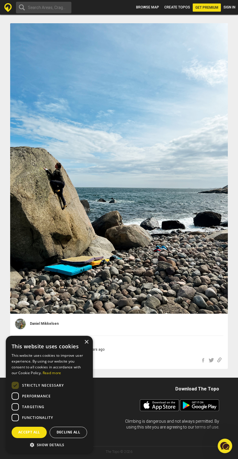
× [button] (86, 342)
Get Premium (206, 8)
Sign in (229, 7)
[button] (49, 444)
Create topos (177, 7)
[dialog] (49, 394)
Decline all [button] (68, 432)
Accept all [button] (29, 432)
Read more (52, 372)
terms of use (206, 427)
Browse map (147, 7)
